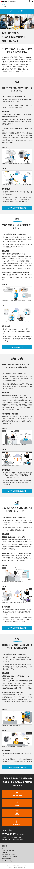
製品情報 (4, 846)
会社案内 (4, 852)
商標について (19, 865)
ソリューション (5, 848)
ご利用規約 (14, 865)
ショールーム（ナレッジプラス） (10, 856)
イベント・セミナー (6, 858)
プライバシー (25, 865)
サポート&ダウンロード (8, 850)
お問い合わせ (8, 865)
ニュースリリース (6, 861)
